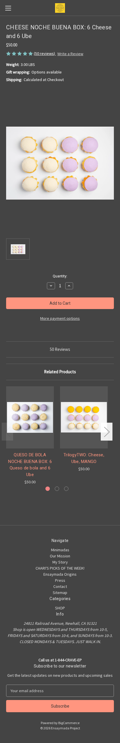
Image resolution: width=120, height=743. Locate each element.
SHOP (60, 608)
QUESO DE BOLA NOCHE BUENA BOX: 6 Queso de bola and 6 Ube (30, 464)
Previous (7, 432)
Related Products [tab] (60, 371)
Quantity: (60, 276)
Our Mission (60, 556)
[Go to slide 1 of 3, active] (47, 489)
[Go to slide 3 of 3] (66, 489)
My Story (60, 562)
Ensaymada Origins (60, 574)
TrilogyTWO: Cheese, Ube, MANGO (83, 458)
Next (106, 432)
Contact (60, 586)
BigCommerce (69, 723)
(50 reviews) (45, 53)
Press (60, 580)
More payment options (60, 318)
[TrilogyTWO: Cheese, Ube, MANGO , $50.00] (84, 417)
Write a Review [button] (70, 53)
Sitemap (60, 592)
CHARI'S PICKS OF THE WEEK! (60, 568)
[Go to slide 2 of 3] (57, 489)
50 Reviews (60, 349)
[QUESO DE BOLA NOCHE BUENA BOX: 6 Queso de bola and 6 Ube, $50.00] (30, 417)
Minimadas (60, 549)
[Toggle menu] (8, 8)
